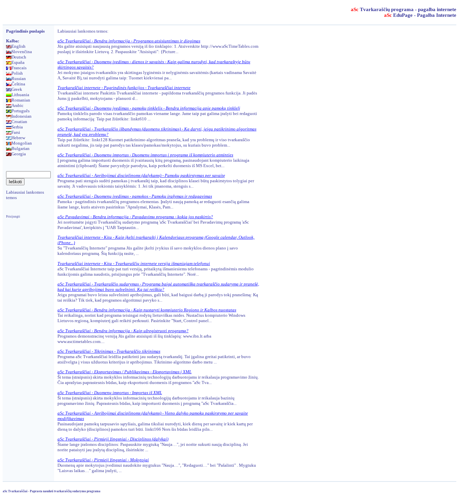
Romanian (20, 100)
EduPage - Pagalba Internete (420, 15)
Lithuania (20, 94)
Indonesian (21, 116)
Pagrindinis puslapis (25, 31)
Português (20, 110)
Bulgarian (20, 148)
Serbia (17, 126)
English (18, 46)
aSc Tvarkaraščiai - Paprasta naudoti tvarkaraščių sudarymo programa (51, 491)
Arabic (17, 105)
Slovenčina (21, 51)
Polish (17, 73)
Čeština (18, 83)
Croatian (19, 121)
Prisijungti (13, 216)
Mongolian (21, 143)
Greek (16, 89)
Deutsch (18, 57)
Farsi (15, 132)
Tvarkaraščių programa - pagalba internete (403, 9)
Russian (18, 78)
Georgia (18, 153)
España (18, 62)
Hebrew (18, 137)
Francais (19, 67)
